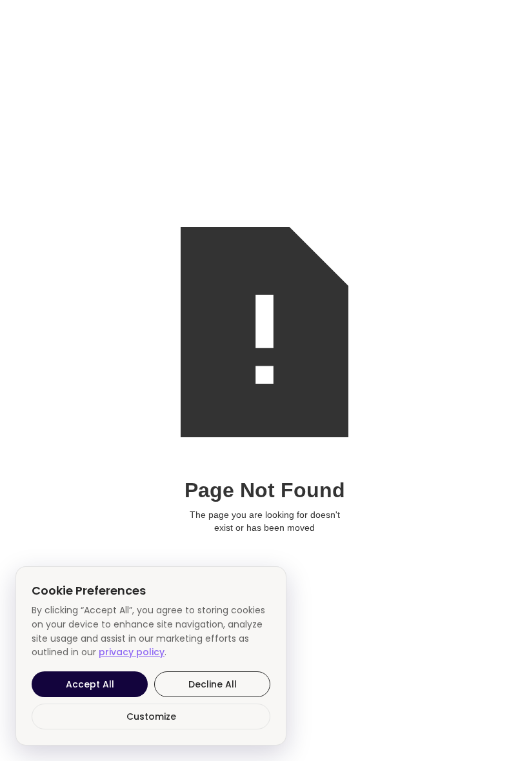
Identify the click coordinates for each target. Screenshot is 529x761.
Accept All (90, 684)
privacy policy (132, 652)
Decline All (212, 684)
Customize (151, 716)
